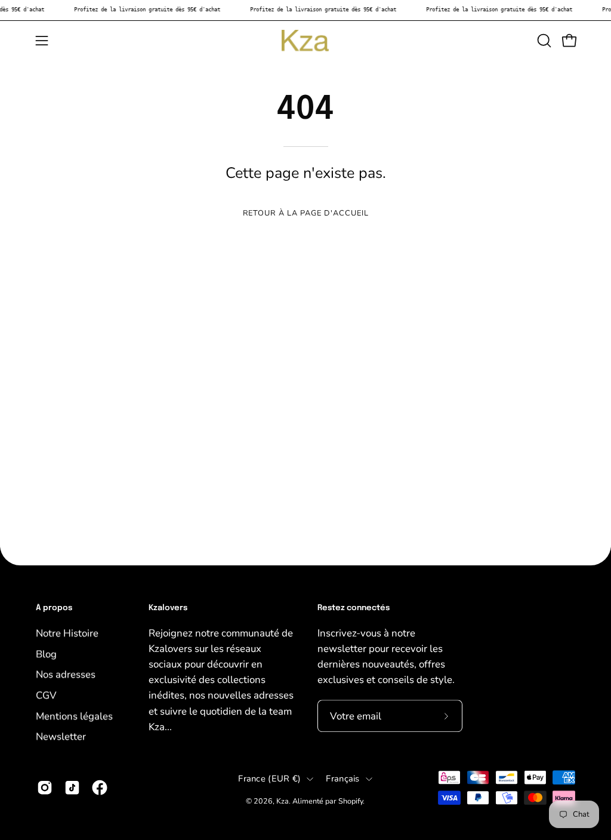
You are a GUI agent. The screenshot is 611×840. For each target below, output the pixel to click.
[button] (543, 40)
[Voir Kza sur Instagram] (45, 787)
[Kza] (305, 40)
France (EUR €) (269, 778)
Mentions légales (74, 715)
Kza (282, 801)
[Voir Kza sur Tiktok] (72, 787)
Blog (46, 653)
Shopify (350, 801)
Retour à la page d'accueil (306, 213)
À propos (54, 608)
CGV (46, 695)
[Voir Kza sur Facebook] (100, 787)
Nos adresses (65, 674)
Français (342, 778)
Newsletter (61, 736)
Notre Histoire (67, 633)
